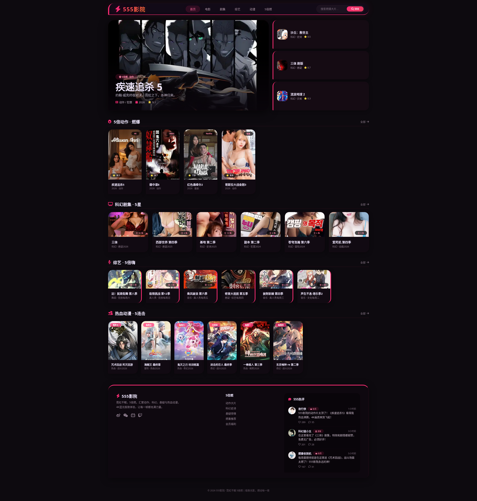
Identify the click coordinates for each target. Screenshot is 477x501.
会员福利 (231, 424)
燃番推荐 (231, 418)
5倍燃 (268, 9)
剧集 (222, 9)
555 (356, 8)
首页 (193, 9)
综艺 (237, 9)
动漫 (252, 9)
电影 (208, 9)
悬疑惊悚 (231, 413)
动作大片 (231, 403)
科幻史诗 (231, 408)
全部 (363, 122)
